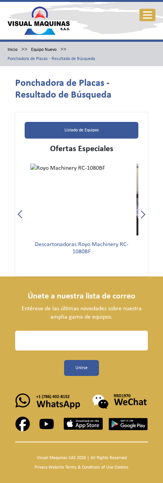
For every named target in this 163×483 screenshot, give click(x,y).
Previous (22, 214)
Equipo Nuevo (43, 49)
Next (141, 214)
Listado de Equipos (81, 130)
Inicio (12, 49)
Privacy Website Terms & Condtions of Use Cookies (81, 467)
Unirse (81, 368)
